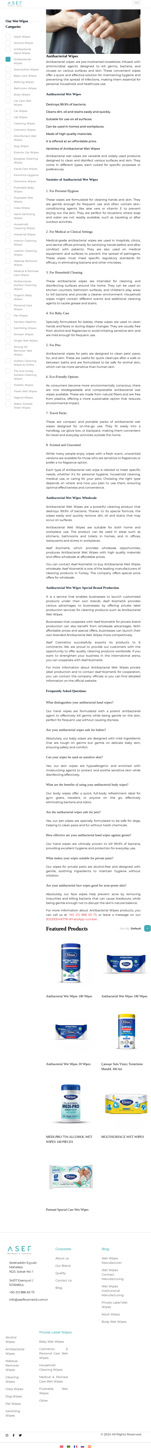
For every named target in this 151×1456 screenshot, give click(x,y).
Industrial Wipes (25, 234)
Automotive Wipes (26, 69)
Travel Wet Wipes (25, 391)
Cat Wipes (20, 117)
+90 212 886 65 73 (83, 915)
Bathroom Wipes (25, 88)
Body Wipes (22, 94)
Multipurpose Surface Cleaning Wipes (25, 285)
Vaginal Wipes (23, 397)
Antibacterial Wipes (22, 61)
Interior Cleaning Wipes (25, 242)
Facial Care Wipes (25, 168)
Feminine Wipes (25, 181)
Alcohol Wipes (23, 43)
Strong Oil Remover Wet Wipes (23, 350)
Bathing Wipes (24, 82)
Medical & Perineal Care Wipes (26, 273)
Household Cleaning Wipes (24, 226)
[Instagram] (7, 1435)
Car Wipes (20, 111)
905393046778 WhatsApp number (71, 919)
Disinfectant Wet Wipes (25, 138)
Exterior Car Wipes (26, 152)
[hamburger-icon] (137, 2)
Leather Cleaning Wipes (25, 252)
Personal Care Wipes (23, 307)
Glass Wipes (22, 208)
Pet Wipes (21, 315)
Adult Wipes (22, 36)
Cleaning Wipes (24, 123)
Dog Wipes (21, 146)
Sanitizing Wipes (25, 328)
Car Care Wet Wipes (22, 102)
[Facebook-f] (13, 1435)
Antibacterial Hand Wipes (22, 51)
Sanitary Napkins (25, 321)
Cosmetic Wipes (25, 129)
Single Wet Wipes (26, 340)
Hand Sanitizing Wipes (24, 216)
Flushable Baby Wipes (24, 189)
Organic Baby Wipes (23, 297)
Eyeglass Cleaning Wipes (26, 160)
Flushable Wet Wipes (23, 199)
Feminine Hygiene (26, 175)
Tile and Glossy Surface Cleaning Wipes (25, 374)
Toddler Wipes (23, 385)
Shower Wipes (23, 334)
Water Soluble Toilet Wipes (23, 405)
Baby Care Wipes (25, 75)
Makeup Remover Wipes (25, 263)
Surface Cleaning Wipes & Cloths (25, 362)
